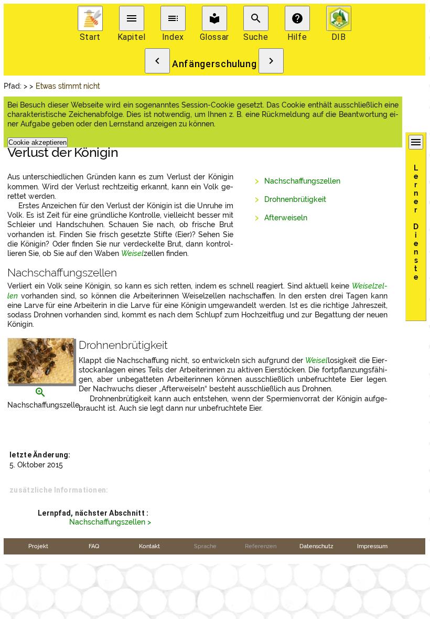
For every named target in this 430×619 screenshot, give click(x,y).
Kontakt (149, 546)
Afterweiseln (285, 218)
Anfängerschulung (214, 64)
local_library (214, 18)
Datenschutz (316, 546)
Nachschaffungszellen (302, 181)
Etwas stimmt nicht (69, 86)
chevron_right (271, 61)
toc (173, 18)
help (297, 18)
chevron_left (157, 61)
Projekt (38, 546)
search (256, 18)
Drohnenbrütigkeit (295, 199)
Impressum (372, 546)
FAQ (94, 546)
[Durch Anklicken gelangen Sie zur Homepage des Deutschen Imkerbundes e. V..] (338, 18)
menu (131, 18)
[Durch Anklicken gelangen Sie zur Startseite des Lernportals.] (90, 18)
